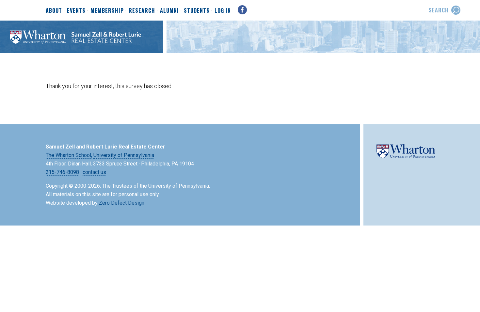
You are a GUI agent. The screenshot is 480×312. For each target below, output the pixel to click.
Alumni (169, 11)
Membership (107, 11)
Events (76, 11)
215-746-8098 (62, 172)
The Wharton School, (69, 155)
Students (197, 11)
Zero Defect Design (121, 203)
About (54, 11)
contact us (94, 172)
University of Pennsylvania (123, 155)
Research (142, 11)
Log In (223, 10)
